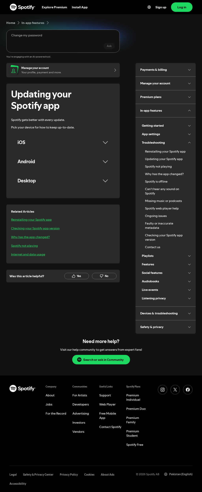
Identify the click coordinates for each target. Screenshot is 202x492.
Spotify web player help (162, 208)
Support (105, 395)
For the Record (56, 413)
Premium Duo (136, 408)
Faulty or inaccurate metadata (159, 225)
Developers (80, 404)
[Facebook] (188, 389)
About (50, 395)
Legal (13, 475)
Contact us (152, 247)
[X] (175, 389)
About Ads (107, 475)
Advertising (80, 413)
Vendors (78, 431)
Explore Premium (54, 7)
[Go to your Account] (114, 70)
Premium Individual (133, 397)
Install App (80, 7)
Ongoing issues (156, 216)
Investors (78, 422)
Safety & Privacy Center (38, 475)
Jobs (49, 404)
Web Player (107, 404)
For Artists (79, 395)
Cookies (89, 475)
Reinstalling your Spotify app (31, 219)
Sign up (160, 7)
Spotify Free (134, 444)
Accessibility (17, 484)
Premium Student (132, 433)
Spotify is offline (156, 181)
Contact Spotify (110, 427)
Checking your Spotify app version (35, 228)
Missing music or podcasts (163, 201)
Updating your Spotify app (164, 159)
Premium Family (132, 420)
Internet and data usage (28, 254)
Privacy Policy (69, 475)
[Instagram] (162, 389)
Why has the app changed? (30, 237)
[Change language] (149, 7)
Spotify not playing (24, 245)
